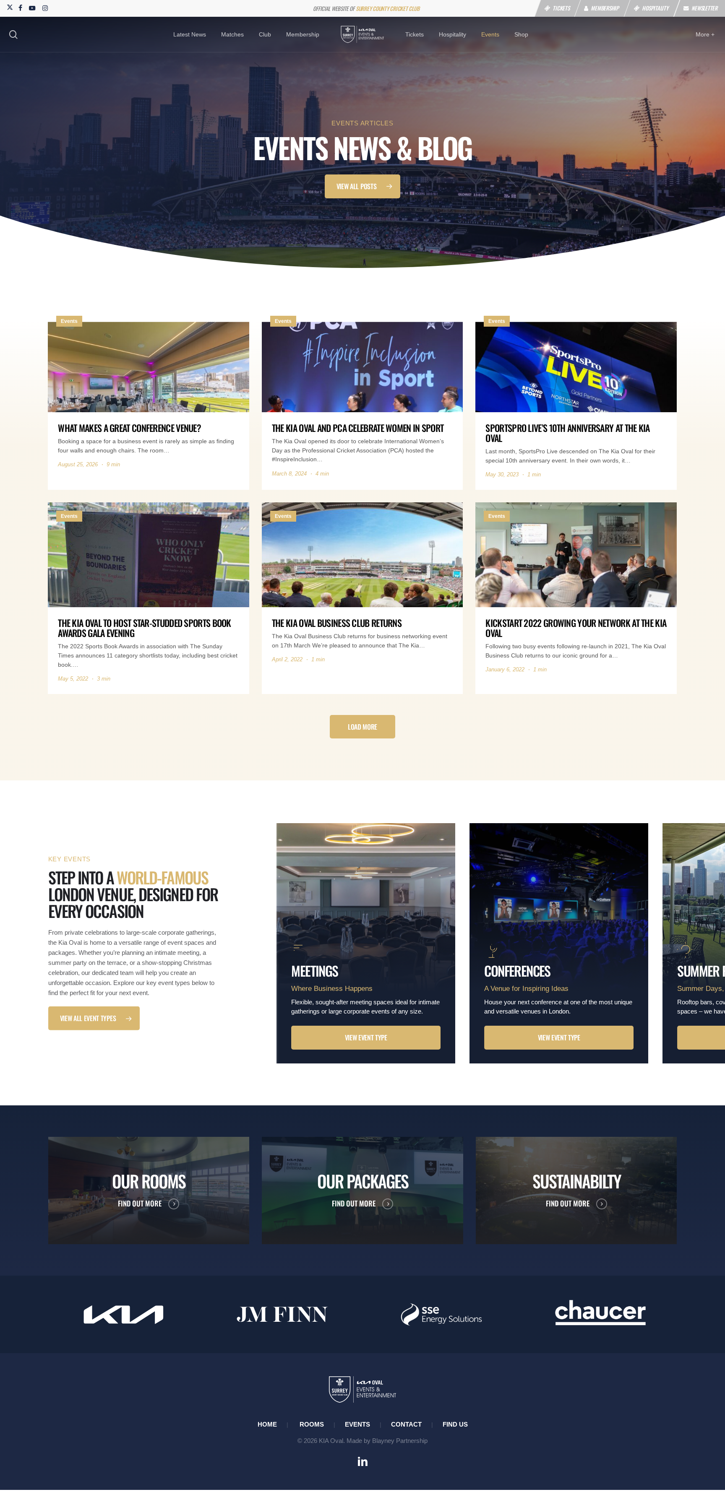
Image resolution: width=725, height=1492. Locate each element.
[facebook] (20, 7)
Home (267, 1424)
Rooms (312, 1424)
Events (357, 1424)
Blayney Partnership (400, 1440)
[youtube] (32, 7)
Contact (406, 1424)
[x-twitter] (9, 7)
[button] (363, 186)
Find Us (455, 1424)
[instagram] (45, 7)
